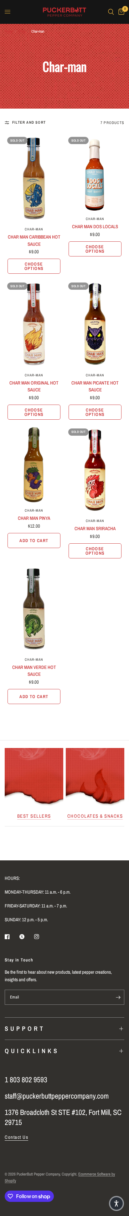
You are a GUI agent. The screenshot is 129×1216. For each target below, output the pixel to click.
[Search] (111, 12)
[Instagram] (41, 937)
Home (9, 31)
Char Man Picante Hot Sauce (95, 386)
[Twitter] (26, 937)
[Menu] (7, 11)
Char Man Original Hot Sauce (34, 386)
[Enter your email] (118, 997)
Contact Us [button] (16, 1137)
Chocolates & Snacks (95, 816)
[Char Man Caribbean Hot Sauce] (34, 178)
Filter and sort (29, 122)
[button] (116, 1203)
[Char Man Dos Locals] (95, 173)
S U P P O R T (24, 1028)
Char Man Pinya (34, 518)
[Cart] (120, 12)
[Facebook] (11, 937)
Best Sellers (34, 816)
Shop (21, 31)
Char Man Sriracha (95, 528)
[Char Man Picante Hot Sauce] (95, 324)
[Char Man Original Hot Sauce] (34, 324)
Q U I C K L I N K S (31, 1051)
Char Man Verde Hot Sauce (34, 671)
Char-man (34, 229)
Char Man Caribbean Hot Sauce (34, 240)
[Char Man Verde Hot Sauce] (34, 609)
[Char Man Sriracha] (95, 470)
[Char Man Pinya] (34, 465)
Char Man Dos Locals (95, 226)
